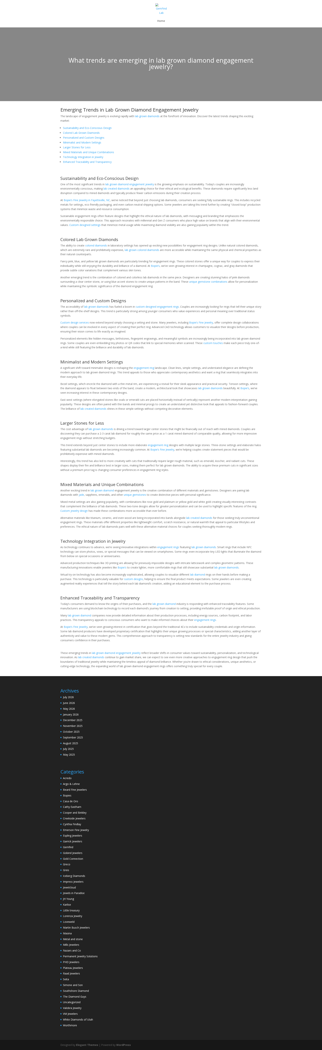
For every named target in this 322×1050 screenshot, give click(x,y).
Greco (66, 864)
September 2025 (73, 737)
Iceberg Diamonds (74, 876)
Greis (66, 870)
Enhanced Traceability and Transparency (87, 162)
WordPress (123, 1045)
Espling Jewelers (72, 835)
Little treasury (71, 910)
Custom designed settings (85, 225)
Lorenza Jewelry (72, 916)
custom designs (133, 579)
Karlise (67, 904)
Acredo (67, 778)
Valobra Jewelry (72, 1008)
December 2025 (72, 720)
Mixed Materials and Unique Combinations (88, 152)
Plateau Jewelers (73, 968)
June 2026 (69, 703)
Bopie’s (155, 266)
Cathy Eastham (72, 807)
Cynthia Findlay (72, 824)
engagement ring (144, 368)
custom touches (213, 343)
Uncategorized (71, 1002)
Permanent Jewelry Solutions (80, 956)
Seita (66, 979)
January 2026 (71, 714)
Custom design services (74, 322)
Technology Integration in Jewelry (83, 157)
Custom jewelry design (74, 510)
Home (161, 21)
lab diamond (197, 574)
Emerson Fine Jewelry (76, 830)
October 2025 (71, 731)
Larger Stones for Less (77, 147)
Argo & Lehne (71, 784)
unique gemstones (135, 494)
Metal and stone (73, 939)
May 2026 (69, 708)
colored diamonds (96, 245)
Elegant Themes (87, 1045)
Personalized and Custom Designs (83, 137)
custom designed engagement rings (157, 306)
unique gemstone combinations (208, 281)
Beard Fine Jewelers (75, 789)
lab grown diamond (102, 490)
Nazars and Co (72, 950)
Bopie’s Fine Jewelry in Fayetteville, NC (87, 200)
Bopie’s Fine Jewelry (201, 322)
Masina (67, 933)
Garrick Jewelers (72, 841)
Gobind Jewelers (72, 853)
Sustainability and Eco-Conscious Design (87, 128)
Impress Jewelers (73, 881)
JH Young (68, 899)
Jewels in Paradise (74, 893)
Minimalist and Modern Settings (82, 142)
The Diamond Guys (74, 996)
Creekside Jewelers (74, 818)
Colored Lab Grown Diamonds (81, 133)
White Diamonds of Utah (78, 1019)
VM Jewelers (70, 1013)
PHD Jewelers (71, 962)
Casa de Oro (70, 801)
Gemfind (68, 847)
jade (81, 494)
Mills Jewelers (71, 944)
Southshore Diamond (76, 991)
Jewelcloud (69, 887)
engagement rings (168, 547)
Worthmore (70, 1025)
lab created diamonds (116, 188)
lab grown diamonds (147, 116)
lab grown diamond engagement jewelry (129, 184)
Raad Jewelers (71, 973)
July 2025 (68, 749)
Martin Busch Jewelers (76, 927)
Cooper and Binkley (74, 812)
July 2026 (68, 697)
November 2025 (73, 726)
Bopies (67, 795)
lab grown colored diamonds (142, 250)
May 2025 (69, 754)
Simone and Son (73, 985)
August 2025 (70, 743)
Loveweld (69, 922)
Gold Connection (73, 858)
